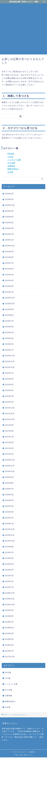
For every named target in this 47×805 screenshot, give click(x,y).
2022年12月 (10, 356)
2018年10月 (10, 604)
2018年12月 (10, 593)
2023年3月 (9, 338)
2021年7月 (9, 437)
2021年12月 (10, 408)
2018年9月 (9, 610)
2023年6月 (9, 327)
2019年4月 (9, 570)
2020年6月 (9, 495)
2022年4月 (9, 390)
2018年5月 (9, 633)
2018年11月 (9, 599)
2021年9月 (9, 425)
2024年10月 (10, 246)
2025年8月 (9, 217)
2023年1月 (9, 350)
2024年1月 (9, 292)
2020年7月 (9, 489)
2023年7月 (9, 321)
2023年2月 (9, 344)
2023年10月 (10, 304)
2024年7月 (9, 263)
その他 (10, 157)
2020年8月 (9, 483)
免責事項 (31, 752)
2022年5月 (9, 385)
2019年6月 (9, 558)
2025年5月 (9, 223)
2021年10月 (10, 419)
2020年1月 (9, 524)
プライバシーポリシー (19, 752)
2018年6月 (9, 628)
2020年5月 (9, 500)
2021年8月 (9, 431)
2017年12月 (10, 657)
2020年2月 (9, 518)
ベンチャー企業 (14, 160)
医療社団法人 (13, 169)
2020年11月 (9, 466)
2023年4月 (9, 332)
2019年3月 (9, 576)
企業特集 (11, 166)
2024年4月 (9, 280)
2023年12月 (10, 298)
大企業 (10, 172)
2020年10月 (10, 471)
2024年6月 (9, 269)
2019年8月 (9, 547)
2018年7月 (9, 622)
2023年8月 (9, 315)
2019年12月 (10, 529)
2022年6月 (9, 379)
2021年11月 (9, 413)
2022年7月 (9, 373)
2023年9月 (9, 309)
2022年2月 (9, 402)
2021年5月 (9, 442)
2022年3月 (9, 396)
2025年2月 (9, 234)
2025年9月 (9, 211)
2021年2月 (9, 454)
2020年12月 (10, 460)
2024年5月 (9, 275)
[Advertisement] (23, 28)
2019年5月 (9, 564)
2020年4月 (9, 506)
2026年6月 (9, 194)
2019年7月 (9, 552)
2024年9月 (9, 251)
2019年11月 (9, 535)
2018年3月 (9, 645)
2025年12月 (10, 205)
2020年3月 (9, 512)
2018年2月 (9, 651)
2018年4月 (9, 639)
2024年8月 (9, 257)
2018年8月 (9, 616)
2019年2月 (9, 581)
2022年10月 (10, 367)
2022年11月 (9, 361)
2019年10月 (10, 541)
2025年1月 (9, 240)
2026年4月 (9, 199)
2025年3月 (9, 228)
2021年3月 (9, 448)
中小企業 (11, 163)
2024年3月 (9, 286)
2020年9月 (9, 477)
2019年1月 (9, 587)
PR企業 (10, 154)
